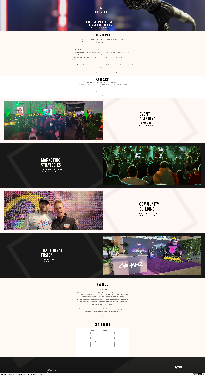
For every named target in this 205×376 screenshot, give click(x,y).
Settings (195, 374)
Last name (105, 330)
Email (91, 335)
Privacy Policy (42, 374)
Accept (200, 374)
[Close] (203, 374)
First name (92, 330)
